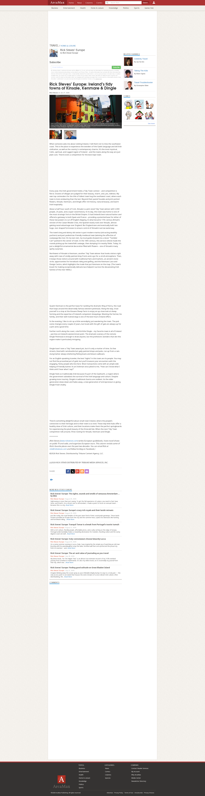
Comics (107, 772)
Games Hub (149, 8)
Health (83, 8)
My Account (135, 772)
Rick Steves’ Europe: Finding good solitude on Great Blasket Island (80, 567)
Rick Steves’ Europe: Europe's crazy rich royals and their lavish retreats (82, 510)
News (107, 768)
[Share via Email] (87, 471)
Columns (108, 775)
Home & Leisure (97, 8)
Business (54, 8)
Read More (69, 505)
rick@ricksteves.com (58, 449)
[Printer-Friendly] (82, 471)
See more (151, 123)
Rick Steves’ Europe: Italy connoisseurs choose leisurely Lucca (78, 539)
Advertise (110, 793)
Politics (126, 8)
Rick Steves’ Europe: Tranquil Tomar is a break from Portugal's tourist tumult (85, 524)
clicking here (98, 79)
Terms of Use (128, 793)
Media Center (136, 778)
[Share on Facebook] (68, 471)
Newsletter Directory (138, 781)
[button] (54, 110)
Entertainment (69, 8)
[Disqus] (85, 667)
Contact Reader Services (139, 768)
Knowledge (113, 8)
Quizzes (108, 778)
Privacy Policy (118, 793)
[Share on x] (73, 471)
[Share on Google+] (77, 471)
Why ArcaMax (136, 775)
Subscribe (116, 67)
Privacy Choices (149, 793)
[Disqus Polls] (86, 610)
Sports (136, 8)
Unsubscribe (139, 793)
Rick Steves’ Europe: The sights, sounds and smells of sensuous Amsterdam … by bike (85, 494)
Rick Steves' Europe (57, 499)
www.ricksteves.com (69, 441)
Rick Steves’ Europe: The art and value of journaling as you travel (80, 553)
